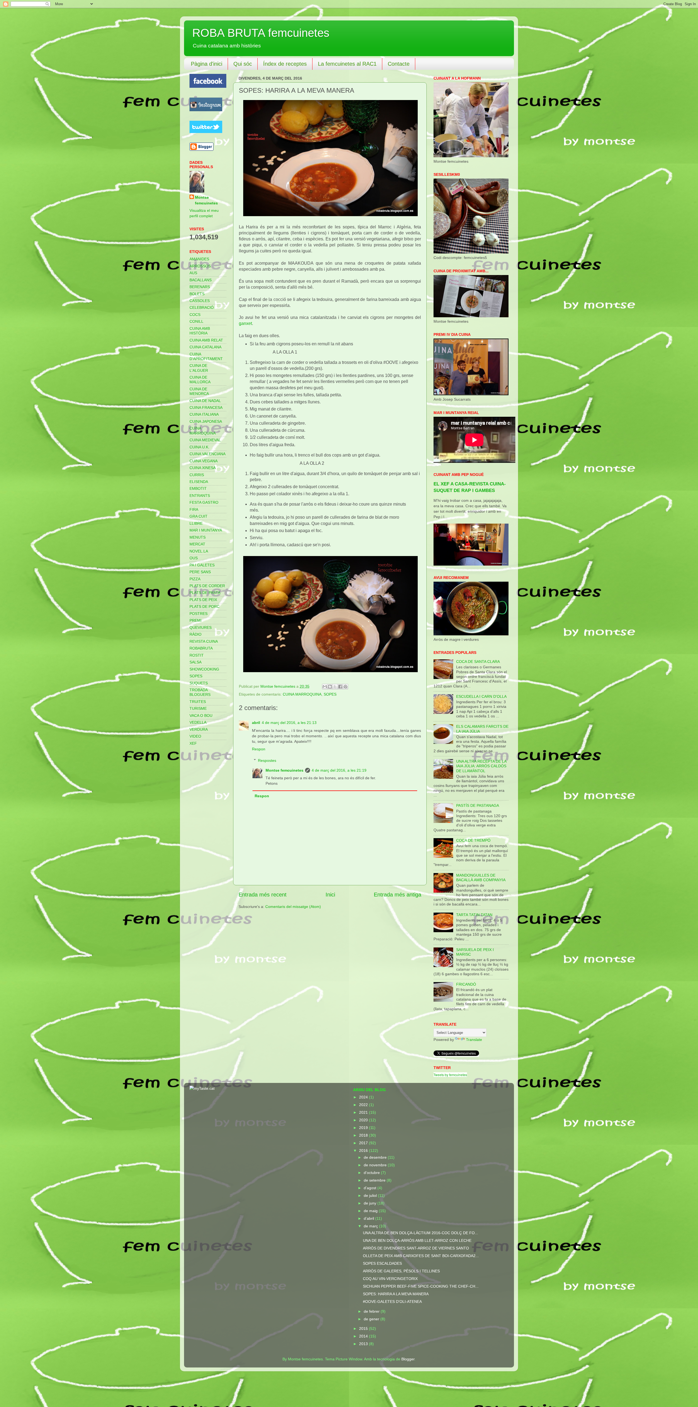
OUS (193, 558)
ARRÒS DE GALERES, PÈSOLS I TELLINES (401, 1271)
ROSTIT (196, 655)
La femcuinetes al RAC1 (347, 64)
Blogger (407, 1359)
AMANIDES (199, 259)
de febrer (372, 1311)
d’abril (369, 1218)
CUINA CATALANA (205, 347)
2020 (364, 1120)
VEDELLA (197, 722)
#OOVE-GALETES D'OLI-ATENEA (392, 1301)
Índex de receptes (285, 64)
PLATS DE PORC (204, 606)
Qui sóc (242, 64)
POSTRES (198, 613)
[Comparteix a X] (335, 686)
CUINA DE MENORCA (199, 391)
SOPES (330, 694)
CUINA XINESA (202, 468)
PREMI (195, 620)
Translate (474, 1039)
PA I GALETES (202, 565)
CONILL (196, 321)
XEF (193, 743)
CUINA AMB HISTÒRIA (199, 330)
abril (256, 722)
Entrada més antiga (397, 895)
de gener (372, 1319)
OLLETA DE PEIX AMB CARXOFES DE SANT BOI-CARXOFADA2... (421, 1256)
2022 (364, 1105)
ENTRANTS (199, 495)
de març (371, 1226)
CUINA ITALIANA (204, 414)
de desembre (376, 1157)
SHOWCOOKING (204, 669)
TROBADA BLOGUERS (199, 692)
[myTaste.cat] (202, 1088)
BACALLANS (200, 280)
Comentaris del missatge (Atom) (293, 906)
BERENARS (199, 287)
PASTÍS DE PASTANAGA (477, 805)
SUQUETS (198, 683)
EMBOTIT (198, 488)
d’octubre (372, 1172)
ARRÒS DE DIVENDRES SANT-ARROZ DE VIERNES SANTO (416, 1248)
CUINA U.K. (199, 447)
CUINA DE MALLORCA (199, 379)
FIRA (193, 509)
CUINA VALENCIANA (207, 454)
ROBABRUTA (201, 648)
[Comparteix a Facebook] (340, 686)
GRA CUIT (198, 516)
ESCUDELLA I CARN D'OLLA (481, 696)
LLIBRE (196, 523)
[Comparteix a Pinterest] (345, 686)
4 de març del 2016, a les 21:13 (289, 722)
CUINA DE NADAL (205, 400)
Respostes (267, 760)
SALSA (195, 662)
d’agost (370, 1188)
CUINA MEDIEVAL (205, 440)
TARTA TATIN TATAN (474, 915)
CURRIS (196, 475)
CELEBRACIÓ (201, 307)
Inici (330, 895)
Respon (258, 749)
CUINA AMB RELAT (206, 340)
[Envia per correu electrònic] (324, 686)
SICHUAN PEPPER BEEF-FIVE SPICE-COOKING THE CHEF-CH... (421, 1286)
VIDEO (195, 736)
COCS (194, 314)
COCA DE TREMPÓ (473, 840)
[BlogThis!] (330, 686)
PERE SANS (200, 572)
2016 (364, 1150)
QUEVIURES (200, 627)
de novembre (376, 1165)
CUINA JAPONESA (205, 421)
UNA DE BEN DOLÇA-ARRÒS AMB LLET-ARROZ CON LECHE (417, 1240)
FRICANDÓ (466, 984)
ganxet (245, 323)
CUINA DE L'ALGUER (198, 367)
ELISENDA (198, 481)
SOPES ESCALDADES (382, 1263)
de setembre (375, 1180)
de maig (371, 1211)
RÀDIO (195, 634)
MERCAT (197, 544)
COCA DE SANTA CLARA (478, 661)
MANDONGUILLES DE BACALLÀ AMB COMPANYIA (481, 877)
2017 (364, 1143)
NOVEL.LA (198, 551)
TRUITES (197, 701)
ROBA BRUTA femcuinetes (260, 32)
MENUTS (197, 537)
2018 (364, 1135)
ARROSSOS (200, 266)
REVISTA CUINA (203, 641)
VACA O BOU (200, 715)
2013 (364, 1344)
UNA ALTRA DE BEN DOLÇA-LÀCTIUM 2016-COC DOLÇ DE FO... (420, 1233)
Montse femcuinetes (284, 770)
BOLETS (196, 294)
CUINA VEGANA (203, 461)
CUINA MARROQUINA (302, 694)
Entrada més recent (263, 895)
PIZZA (194, 579)
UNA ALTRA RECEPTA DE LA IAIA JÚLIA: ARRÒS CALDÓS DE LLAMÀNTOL (481, 766)
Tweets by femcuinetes (450, 1074)
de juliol (371, 1195)
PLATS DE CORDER (207, 586)
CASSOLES (199, 300)
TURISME (198, 708)
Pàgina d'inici (206, 64)
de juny (370, 1203)
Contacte (399, 64)
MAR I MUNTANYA (205, 530)
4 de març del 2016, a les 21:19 (339, 770)
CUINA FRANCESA (205, 407)
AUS (193, 273)
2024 (364, 1097)
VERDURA (198, 729)
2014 (364, 1336)
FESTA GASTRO (203, 502)
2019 (364, 1127)
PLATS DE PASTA (204, 592)
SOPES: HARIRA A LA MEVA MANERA (396, 1294)
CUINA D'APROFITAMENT (206, 356)
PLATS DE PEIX (203, 599)
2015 (364, 1328)
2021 (364, 1112)
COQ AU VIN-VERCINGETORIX (390, 1278)
